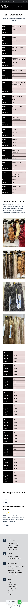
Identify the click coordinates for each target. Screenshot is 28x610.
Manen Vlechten (12, 586)
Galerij (9, 592)
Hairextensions (12, 588)
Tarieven (10, 590)
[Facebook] (23, 1)
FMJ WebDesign (12, 605)
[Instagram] (26, 1)
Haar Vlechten (12, 584)
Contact (10, 594)
